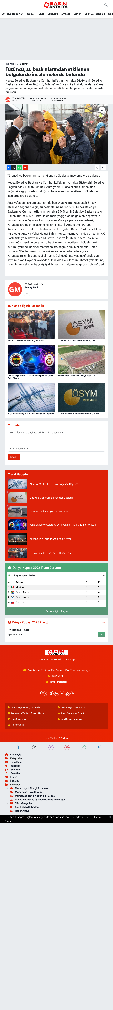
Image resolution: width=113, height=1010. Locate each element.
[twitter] (34, 747)
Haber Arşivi (18, 724)
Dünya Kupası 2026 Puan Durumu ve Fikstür (40, 799)
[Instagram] (51, 693)
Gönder (14, 456)
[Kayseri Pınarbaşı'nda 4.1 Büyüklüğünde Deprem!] (31, 397)
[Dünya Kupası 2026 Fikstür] (103, 622)
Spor (41, 14)
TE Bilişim (64, 738)
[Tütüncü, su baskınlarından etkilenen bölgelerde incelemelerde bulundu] (56, 134)
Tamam (9, 821)
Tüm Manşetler (18, 719)
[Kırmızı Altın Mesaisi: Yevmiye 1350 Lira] (81, 359)
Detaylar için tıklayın (57, 611)
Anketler (15, 773)
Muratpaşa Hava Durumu (74, 707)
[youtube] (67, 747)
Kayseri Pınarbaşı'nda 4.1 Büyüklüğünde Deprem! (31, 413)
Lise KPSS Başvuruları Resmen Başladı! (76, 340)
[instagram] (51, 747)
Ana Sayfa (15, 754)
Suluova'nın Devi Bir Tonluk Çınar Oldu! (26, 340)
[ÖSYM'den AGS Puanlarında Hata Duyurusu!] (81, 397)
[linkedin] (99, 747)
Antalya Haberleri (13, 14)
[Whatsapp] (67, 693)
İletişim (14, 780)
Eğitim (77, 14)
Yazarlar (15, 765)
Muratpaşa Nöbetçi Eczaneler (26, 707)
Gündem (23, 64)
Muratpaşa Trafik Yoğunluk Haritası (28, 713)
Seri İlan (15, 769)
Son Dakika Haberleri (71, 719)
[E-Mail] (27, 293)
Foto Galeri (16, 762)
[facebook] (18, 747)
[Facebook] (40, 693)
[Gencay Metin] (15, 289)
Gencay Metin (32, 287)
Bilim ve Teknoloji (95, 14)
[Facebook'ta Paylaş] (9, 167)
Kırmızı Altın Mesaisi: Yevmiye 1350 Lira (76, 376)
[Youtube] (62, 693)
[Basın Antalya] (56, 5)
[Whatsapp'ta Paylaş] (19, 167)
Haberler (10, 64)
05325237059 (58, 676)
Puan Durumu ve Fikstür (72, 713)
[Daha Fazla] (25, 167)
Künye (13, 777)
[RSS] (72, 693)
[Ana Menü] (6, 5)
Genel (30, 14)
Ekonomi (53, 14)
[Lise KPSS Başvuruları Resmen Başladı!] (81, 324)
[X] (45, 693)
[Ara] (106, 5)
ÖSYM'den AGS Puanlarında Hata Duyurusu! (78, 413)
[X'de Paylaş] (13, 167)
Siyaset (65, 14)
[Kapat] (111, 817)
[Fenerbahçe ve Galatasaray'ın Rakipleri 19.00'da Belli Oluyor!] (31, 359)
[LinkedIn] (56, 693)
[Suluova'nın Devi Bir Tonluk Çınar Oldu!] (31, 324)
